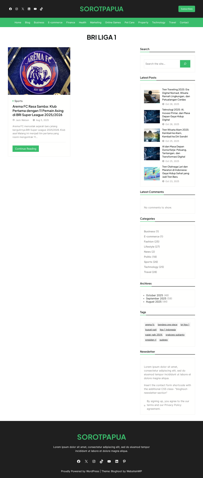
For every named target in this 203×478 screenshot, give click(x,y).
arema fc (149, 324)
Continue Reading (27, 149)
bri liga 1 (185, 324)
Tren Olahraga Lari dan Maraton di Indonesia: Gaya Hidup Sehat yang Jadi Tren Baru (175, 171)
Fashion (149, 241)
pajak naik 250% (153, 334)
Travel (147, 272)
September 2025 (156, 298)
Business (149, 231)
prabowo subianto (175, 334)
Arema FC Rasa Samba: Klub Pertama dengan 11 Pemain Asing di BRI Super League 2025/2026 (38, 110)
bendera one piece (167, 324)
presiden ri (150, 339)
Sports (18, 101)
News (147, 251)
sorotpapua (101, 9)
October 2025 (154, 295)
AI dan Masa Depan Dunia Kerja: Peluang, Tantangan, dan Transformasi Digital (174, 151)
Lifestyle (149, 246)
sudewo (164, 339)
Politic (147, 256)
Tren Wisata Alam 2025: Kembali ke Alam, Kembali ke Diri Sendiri (175, 133)
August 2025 (154, 301)
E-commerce (151, 236)
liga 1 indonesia (168, 329)
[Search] (185, 64)
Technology (151, 266)
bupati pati (151, 329)
